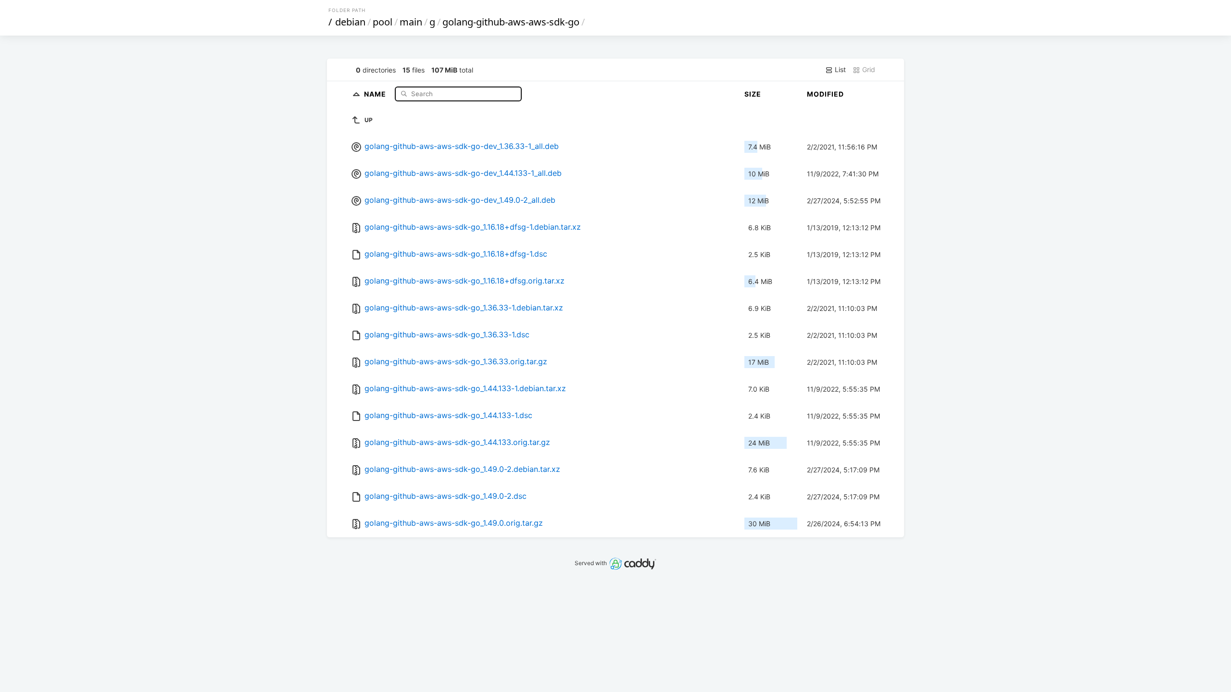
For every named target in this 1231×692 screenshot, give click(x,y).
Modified (825, 94)
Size (752, 94)
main (411, 21)
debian (350, 21)
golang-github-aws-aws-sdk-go (510, 21)
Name (376, 93)
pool (382, 21)
